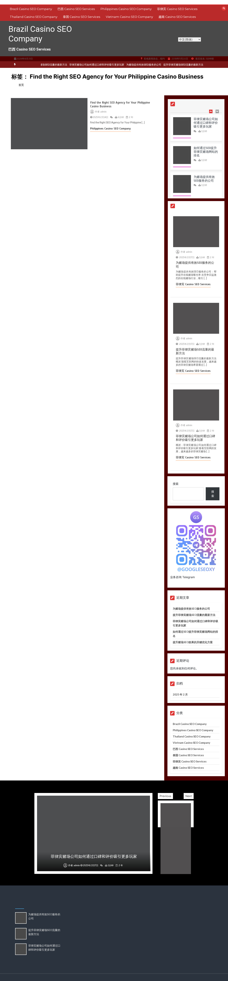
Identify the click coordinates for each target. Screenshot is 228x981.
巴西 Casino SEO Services (76, 9)
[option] (86, 64)
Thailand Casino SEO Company (33, 17)
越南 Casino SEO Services (177, 17)
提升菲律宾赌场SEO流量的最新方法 (173, 64)
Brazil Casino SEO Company (31, 9)
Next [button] (188, 796)
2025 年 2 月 (180, 694)
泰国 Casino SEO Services (81, 17)
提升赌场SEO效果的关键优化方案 (193, 642)
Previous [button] (165, 796)
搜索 (175, 483)
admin (103, 111)
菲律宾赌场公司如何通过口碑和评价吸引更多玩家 (86, 64)
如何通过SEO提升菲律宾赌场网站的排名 (206, 149)
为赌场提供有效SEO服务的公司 (133, 64)
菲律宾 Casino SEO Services (177, 9)
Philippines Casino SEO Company (126, 9)
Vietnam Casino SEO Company (129, 17)
